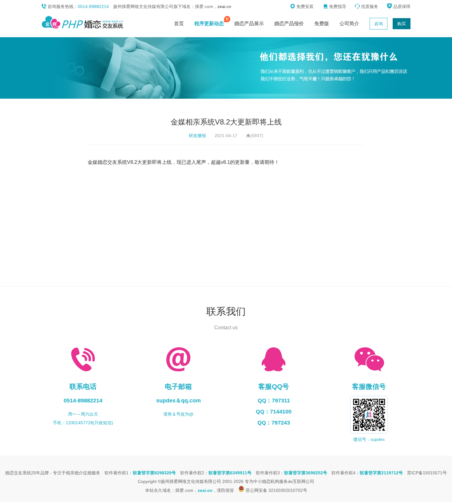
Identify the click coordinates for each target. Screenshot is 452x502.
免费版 (321, 23)
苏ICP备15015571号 (427, 472)
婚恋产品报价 (289, 23)
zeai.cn (224, 6)
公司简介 (349, 23)
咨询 (378, 23)
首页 (179, 23)
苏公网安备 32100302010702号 (275, 490)
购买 (401, 23)
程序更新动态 (210, 22)
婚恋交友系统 (18, 472)
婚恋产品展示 (249, 23)
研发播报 (197, 135)
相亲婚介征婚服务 (83, 472)
